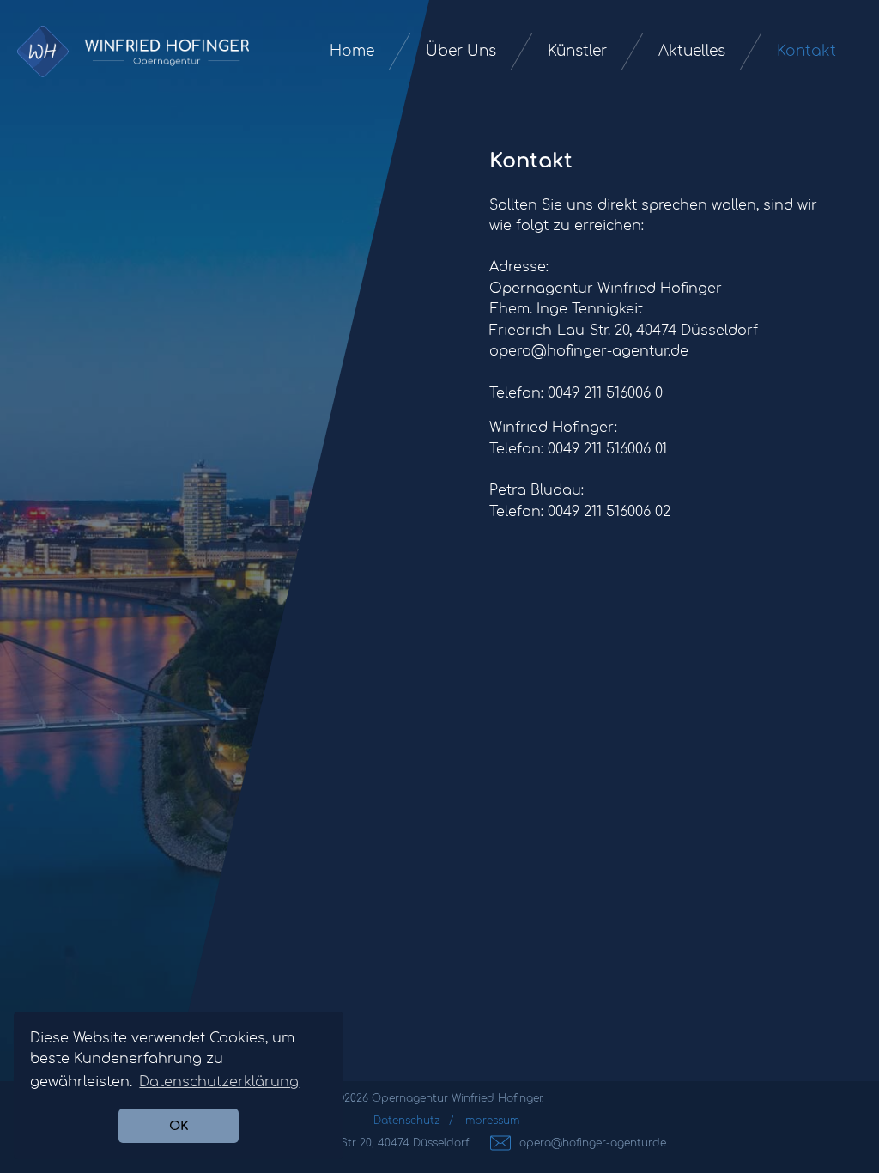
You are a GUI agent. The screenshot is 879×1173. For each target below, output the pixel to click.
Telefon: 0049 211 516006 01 (578, 449)
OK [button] (179, 1126)
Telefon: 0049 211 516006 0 (576, 393)
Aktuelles (691, 51)
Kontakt (806, 51)
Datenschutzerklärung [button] (219, 1082)
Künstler (577, 51)
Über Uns (461, 51)
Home (352, 51)
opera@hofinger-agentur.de (588, 351)
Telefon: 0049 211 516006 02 (579, 512)
